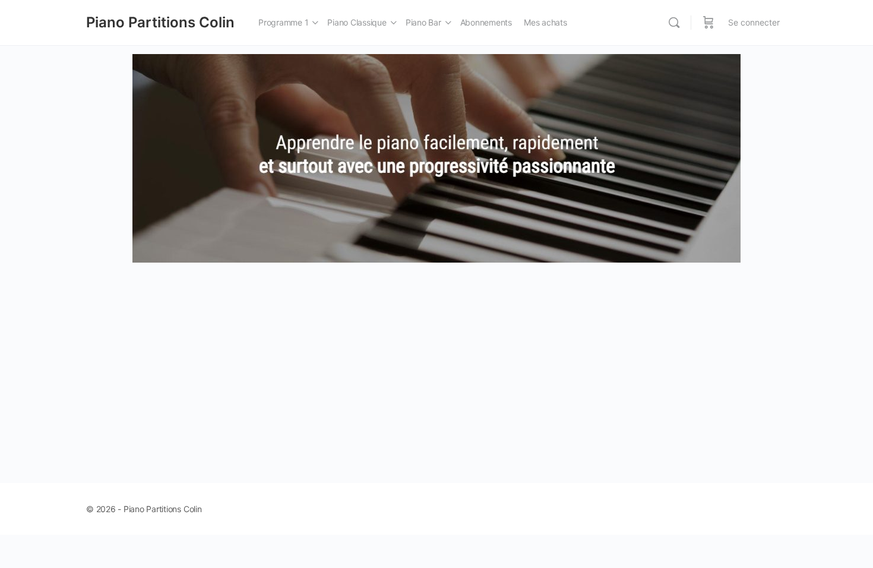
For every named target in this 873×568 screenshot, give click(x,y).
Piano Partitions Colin (160, 22)
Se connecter (754, 22)
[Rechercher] (674, 22)
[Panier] (708, 22)
